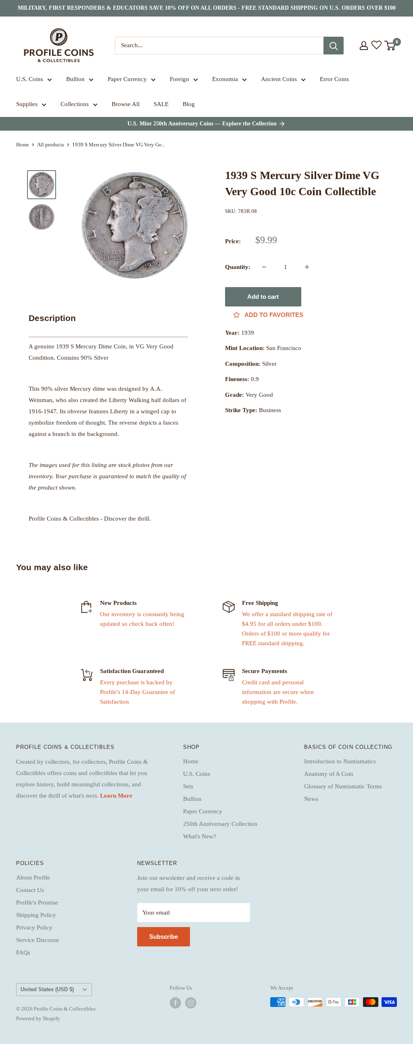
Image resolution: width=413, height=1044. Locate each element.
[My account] (364, 45)
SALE (161, 104)
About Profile (33, 877)
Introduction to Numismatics (340, 761)
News (311, 799)
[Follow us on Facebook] (175, 1003)
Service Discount (37, 940)
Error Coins (334, 79)
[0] (390, 45)
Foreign (179, 79)
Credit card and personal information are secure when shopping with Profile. (278, 692)
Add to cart (263, 296)
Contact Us (30, 890)
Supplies (27, 104)
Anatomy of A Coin (328, 774)
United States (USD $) (47, 989)
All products (50, 145)
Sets (188, 786)
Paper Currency (127, 79)
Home (22, 145)
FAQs (23, 952)
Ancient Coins (279, 79)
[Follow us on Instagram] (190, 1003)
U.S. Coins (29, 79)
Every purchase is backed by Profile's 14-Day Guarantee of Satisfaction (137, 692)
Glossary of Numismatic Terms (343, 786)
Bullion (75, 79)
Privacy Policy (34, 927)
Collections (74, 104)
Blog (189, 104)
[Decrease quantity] (264, 266)
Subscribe (163, 936)
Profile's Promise (37, 902)
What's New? (199, 836)
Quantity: (237, 267)
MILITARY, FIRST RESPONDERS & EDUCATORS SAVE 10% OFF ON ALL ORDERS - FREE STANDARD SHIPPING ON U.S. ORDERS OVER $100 (207, 8)
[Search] (333, 45)
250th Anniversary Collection (220, 824)
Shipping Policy (36, 915)
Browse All (126, 104)
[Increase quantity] (306, 266)
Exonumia (225, 79)
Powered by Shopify (38, 1018)
